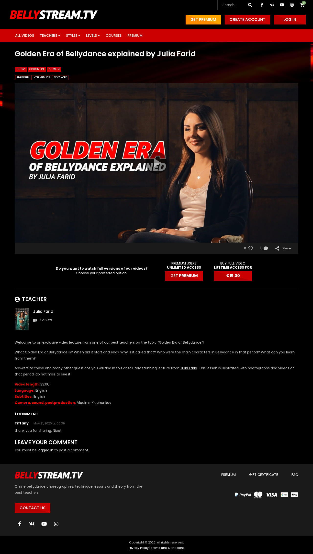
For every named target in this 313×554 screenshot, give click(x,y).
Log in (289, 19)
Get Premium (203, 19)
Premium (135, 35)
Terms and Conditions (168, 548)
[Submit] (250, 5)
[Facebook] (19, 524)
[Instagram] (56, 524)
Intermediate (41, 77)
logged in (45, 450)
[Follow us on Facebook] (262, 5)
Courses (114, 35)
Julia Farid (188, 368)
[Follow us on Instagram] (292, 5)
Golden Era (37, 69)
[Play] (156, 163)
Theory (21, 69)
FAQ (294, 474)
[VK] (32, 524)
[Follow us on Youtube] (282, 5)
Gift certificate (263, 474)
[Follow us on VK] (272, 5)
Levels (91, 35)
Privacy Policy (139, 548)
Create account (247, 19)
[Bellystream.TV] (54, 14)
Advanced (60, 77)
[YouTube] (44, 524)
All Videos (24, 35)
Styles (71, 35)
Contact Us (32, 508)
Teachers (48, 35)
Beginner (23, 77)
